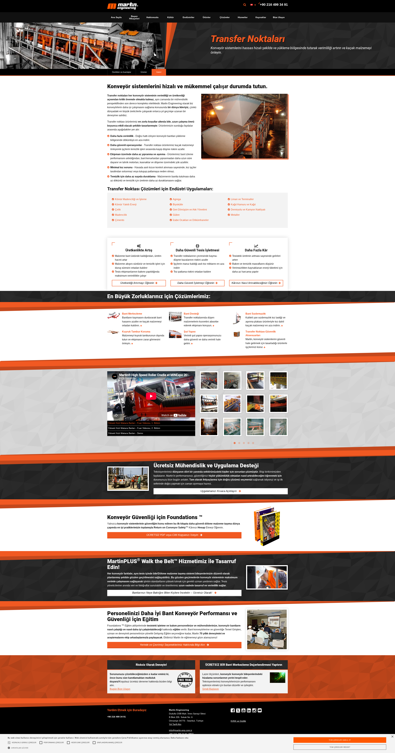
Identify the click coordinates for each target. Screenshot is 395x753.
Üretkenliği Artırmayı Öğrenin (137, 282)
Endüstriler (188, 17)
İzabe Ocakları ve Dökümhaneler (191, 220)
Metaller (235, 215)
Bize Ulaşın (279, 17)
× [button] (392, 737)
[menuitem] (122, 6)
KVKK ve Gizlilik (238, 721)
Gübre (176, 215)
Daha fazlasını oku (179, 737)
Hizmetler (242, 17)
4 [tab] (248, 443)
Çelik (118, 209)
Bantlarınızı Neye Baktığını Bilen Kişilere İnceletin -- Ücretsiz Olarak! (172, 592)
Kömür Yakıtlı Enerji (126, 204)
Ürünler (206, 17)
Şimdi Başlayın (210, 689)
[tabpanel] (244, 406)
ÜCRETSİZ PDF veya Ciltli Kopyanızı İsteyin (172, 534)
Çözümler (225, 17)
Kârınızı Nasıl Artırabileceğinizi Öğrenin (254, 282)
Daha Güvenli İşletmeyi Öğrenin (195, 282)
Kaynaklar (261, 17)
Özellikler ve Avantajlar (121, 72)
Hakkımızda (152, 17)
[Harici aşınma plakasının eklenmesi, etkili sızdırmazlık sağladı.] (232, 380)
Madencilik (121, 215)
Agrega (177, 199)
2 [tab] (239, 443)
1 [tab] (234, 443)
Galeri (158, 72)
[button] (98, 747)
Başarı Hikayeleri (134, 17)
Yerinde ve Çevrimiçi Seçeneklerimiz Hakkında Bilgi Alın (173, 644)
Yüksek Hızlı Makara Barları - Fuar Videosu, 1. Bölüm (134, 423)
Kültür (170, 17)
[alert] (197, 743)
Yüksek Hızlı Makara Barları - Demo (125, 433)
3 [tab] (243, 443)
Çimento (119, 220)
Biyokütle (178, 204)
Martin (123, 6)
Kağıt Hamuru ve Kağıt (243, 204)
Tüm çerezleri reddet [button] (340, 747)
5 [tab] (253, 443)
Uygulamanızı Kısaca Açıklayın (218, 491)
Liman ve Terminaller (242, 199)
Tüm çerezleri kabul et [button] (340, 740)
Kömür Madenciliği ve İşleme (131, 199)
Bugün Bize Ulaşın (120, 689)
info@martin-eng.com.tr (180, 730)
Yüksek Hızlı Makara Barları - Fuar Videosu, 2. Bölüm (134, 428)
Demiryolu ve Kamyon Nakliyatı (248, 209)
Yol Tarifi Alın (175, 724)
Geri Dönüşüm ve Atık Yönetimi (190, 209)
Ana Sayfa (116, 17)
